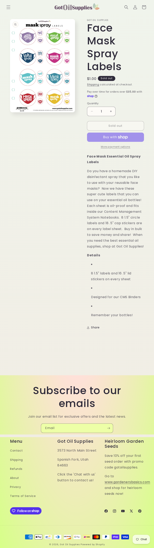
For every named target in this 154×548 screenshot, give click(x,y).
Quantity (92, 103)
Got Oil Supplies (70, 544)
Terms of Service (23, 496)
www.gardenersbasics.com (127, 482)
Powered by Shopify (93, 544)
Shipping (93, 84)
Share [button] (95, 327)
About (14, 478)
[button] (8, 7)
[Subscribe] (108, 428)
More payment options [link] (115, 146)
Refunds (16, 469)
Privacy (15, 487)
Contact (16, 451)
